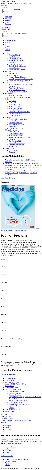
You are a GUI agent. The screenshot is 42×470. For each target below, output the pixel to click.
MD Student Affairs (15, 95)
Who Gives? (13, 102)
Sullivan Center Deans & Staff (19, 400)
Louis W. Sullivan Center (17, 143)
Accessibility (9, 463)
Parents (7, 48)
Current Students (10, 40)
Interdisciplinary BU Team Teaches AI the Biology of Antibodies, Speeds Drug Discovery (21, 172)
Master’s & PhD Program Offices (19, 137)
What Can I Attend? (15, 108)
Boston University (7, 456)
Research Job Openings (16, 128)
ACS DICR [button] (4, 283)
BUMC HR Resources (16, 60)
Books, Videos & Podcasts (17, 402)
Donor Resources (14, 115)
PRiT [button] (2, 307)
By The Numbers (14, 57)
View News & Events (8, 178)
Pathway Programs (15, 393)
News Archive (13, 150)
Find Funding (13, 121)
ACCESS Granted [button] (6, 346)
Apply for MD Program (16, 88)
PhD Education (14, 73)
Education (8, 18)
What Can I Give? (15, 104)
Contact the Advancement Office (19, 112)
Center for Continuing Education (19, 81)
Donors (7, 50)
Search (7, 449)
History (11, 62)
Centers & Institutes (15, 123)
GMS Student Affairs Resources (19, 97)
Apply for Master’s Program (18, 91)
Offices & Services (11, 130)
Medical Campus (10, 447)
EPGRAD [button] (3, 330)
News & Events (10, 148)
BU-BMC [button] (3, 315)
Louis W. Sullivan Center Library (19, 404)
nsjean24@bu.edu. (7, 366)
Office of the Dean (15, 132)
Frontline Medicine (15, 55)
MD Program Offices (16, 135)
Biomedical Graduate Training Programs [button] (13, 338)
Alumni (7, 46)
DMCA (7, 465)
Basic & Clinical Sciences (17, 66)
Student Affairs (10, 93)
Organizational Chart (15, 59)
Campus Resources (15, 395)
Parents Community (15, 113)
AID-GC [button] (3, 323)
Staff (6, 44)
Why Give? (12, 101)
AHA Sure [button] (4, 267)
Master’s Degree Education (18, 77)
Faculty (7, 42)
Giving (7, 22)
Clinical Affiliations (15, 64)
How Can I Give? (14, 110)
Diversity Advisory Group (17, 391)
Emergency (8, 24)
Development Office (15, 141)
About (7, 53)
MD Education (14, 75)
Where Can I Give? (15, 106)
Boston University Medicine (18, 230)
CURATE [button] (3, 354)
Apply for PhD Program (17, 90)
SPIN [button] (2, 291)
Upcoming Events (15, 406)
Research (8, 20)
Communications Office (16, 145)
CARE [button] (2, 299)
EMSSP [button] (3, 259)
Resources (12, 126)
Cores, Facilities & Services (18, 119)
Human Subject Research (17, 124)
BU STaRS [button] (4, 275)
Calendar (12, 152)
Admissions (8, 17)
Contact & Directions (7, 418)
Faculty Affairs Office (16, 134)
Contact (11, 408)
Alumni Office (13, 139)
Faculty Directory (14, 68)
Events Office (13, 146)
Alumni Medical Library (17, 70)
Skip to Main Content (8, 2)
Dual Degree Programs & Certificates (21, 79)
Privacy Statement (11, 461)
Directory (8, 450)
